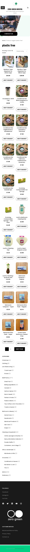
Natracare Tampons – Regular (21, 277)
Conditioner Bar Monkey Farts (8, 158)
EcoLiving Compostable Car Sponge (22, 189)
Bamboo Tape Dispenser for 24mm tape (8, 71)
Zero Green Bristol (15, 9)
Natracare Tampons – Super (8, 306)
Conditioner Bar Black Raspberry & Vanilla (22, 100)
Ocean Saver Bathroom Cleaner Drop (22, 334)
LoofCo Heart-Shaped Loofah (22, 249)
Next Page (19, 349)
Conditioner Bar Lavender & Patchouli (22, 129)
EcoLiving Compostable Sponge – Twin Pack (8, 220)
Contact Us (8, 34)
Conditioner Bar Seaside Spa (8, 189)
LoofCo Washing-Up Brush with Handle (8, 277)
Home (3, 40)
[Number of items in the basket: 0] (27, 7)
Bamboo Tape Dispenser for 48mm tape (21, 71)
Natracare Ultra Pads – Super (8, 333)
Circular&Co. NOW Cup (8, 99)
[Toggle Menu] (3, 7)
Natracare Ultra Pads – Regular (22, 306)
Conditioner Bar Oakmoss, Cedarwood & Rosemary (22, 159)
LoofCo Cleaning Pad (8, 249)
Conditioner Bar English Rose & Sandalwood (8, 129)
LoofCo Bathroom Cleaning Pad (21, 218)
